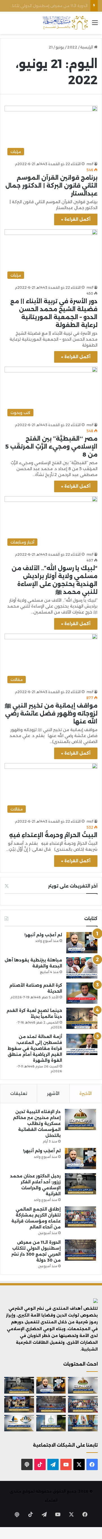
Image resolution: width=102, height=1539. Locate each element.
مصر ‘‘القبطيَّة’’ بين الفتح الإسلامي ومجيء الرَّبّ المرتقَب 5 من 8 (51, 446)
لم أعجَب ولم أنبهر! (43, 934)
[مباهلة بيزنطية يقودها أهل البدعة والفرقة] (81, 967)
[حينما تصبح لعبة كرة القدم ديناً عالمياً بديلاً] (81, 1018)
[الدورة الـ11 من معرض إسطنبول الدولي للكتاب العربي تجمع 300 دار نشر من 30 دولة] (80, 1250)
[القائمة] (95, 24)
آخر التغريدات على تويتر (72, 886)
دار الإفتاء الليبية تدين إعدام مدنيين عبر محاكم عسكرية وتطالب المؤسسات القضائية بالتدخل (37, 1123)
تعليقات (18, 1093)
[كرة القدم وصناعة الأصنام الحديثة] (81, 993)
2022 (72, 47)
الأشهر (53, 1093)
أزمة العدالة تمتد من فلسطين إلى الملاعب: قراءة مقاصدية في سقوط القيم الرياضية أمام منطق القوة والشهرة (35, 1048)
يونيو (60, 47)
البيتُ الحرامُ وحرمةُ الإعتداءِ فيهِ (53, 835)
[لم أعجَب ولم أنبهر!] (81, 942)
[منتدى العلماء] (65, 23)
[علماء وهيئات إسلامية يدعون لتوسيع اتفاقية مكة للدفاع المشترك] (83, 1423)
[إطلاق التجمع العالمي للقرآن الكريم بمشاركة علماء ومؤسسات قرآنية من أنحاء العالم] (80, 1217)
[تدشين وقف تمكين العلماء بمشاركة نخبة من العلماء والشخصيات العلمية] (19, 1404)
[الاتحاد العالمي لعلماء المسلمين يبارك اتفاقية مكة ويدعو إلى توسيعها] (51, 1423)
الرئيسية (87, 47)
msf (90, 164)
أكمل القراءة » (75, 219)
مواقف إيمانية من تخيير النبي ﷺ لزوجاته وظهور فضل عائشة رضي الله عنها (51, 713)
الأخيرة (85, 1093)
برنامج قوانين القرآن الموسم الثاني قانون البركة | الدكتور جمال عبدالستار (51, 185)
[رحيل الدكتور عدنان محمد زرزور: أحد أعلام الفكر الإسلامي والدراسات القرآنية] (80, 1183)
